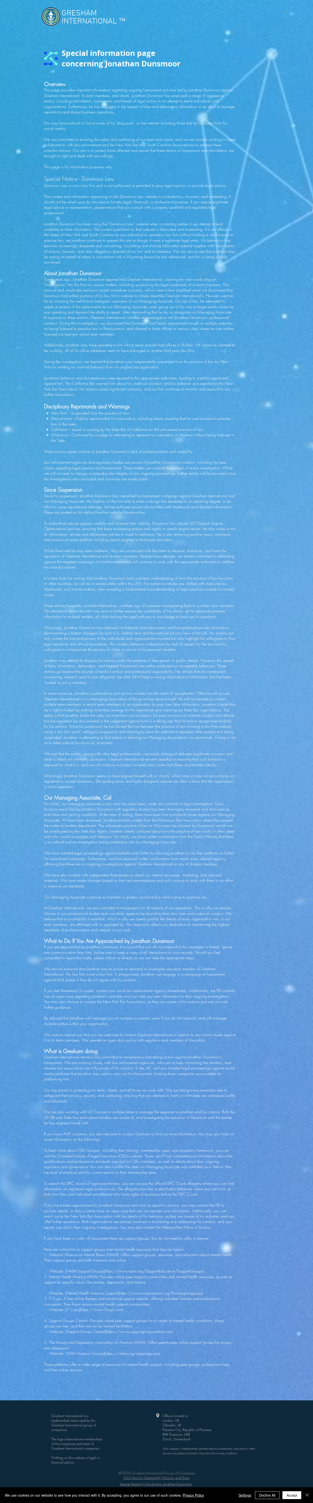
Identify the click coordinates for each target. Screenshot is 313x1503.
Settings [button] (245, 1495)
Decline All (267, 1495)
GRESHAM (79, 13)
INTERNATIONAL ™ (93, 21)
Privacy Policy (193, 1495)
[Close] (307, 1495)
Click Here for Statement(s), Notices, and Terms (156, 1477)
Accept (292, 1495)
